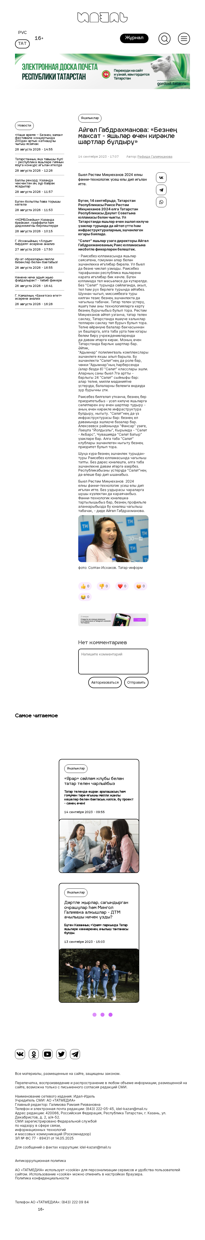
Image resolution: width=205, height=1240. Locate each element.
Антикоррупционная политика (40, 1161)
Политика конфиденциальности (42, 1178)
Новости (24, 125)
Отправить (136, 682)
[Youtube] (47, 1054)
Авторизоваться (105, 682)
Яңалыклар (90, 118)
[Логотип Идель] (103, 18)
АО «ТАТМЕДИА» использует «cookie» (47, 1170)
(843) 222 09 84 (75, 1202)
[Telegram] (161, 190)
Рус (22, 33)
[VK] (20, 1054)
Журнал (134, 38)
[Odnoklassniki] (34, 1054)
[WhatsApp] (161, 202)
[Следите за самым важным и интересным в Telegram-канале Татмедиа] (113, 621)
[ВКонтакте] (161, 177)
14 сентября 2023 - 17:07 (98, 156)
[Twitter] (61, 1054)
